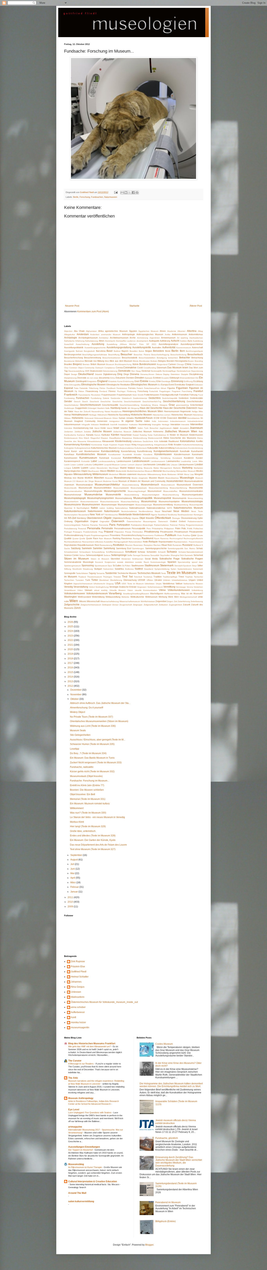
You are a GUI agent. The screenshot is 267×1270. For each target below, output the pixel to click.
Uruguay (110, 584)
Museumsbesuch (150, 484)
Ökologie (176, 518)
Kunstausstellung (110, 451)
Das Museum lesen (177, 367)
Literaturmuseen (186, 464)
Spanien (171, 562)
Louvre (76, 467)
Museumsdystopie (139, 488)
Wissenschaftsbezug (109, 601)
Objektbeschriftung (122, 518)
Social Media (151, 559)
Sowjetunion (110, 562)
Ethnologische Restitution (118, 384)
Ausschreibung (82, 344)
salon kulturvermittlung (81, 1201)
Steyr (194, 566)
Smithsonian (137, 559)
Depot (67, 374)
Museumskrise (93, 494)
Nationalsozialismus (156, 508)
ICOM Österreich (168, 418)
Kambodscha (70, 435)
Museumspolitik (142, 497)
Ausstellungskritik (141, 347)
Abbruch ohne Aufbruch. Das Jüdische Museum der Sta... (100, 703)
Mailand (131, 468)
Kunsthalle (185, 451)
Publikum (170, 535)
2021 (71, 645)
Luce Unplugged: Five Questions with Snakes (90, 1112)
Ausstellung (98, 344)
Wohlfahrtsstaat (148, 601)
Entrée (144, 381)
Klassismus (127, 438)
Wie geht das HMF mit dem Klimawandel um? (89, 1046)
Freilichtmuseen (151, 395)
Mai (72, 873)
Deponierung (197, 371)
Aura (189, 341)
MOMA (180, 474)
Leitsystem (98, 464)
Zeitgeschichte (72, 604)
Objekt (107, 517)
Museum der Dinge (85, 481)
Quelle (82, 538)
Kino (81, 438)
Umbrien (166, 580)
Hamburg (115, 408)
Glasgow (163, 405)
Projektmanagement (100, 535)
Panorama (103, 525)
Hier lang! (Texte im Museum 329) (88, 826)
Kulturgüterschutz (82, 448)
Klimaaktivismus (94, 441)
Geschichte (105, 401)
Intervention (196, 424)
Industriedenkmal (195, 421)
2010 (71, 901)
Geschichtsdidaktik (132, 401)
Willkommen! (77, 808)
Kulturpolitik (152, 448)
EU (159, 385)
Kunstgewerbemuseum (166, 451)
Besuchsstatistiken (147, 358)
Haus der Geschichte (151, 408)
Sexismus (145, 555)
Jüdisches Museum (122, 431)
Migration (68, 474)
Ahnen (163, 331)
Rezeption (148, 545)
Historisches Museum (181, 414)
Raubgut (137, 538)
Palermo (85, 525)
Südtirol (139, 568)
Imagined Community (85, 421)
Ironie (103, 428)
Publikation (159, 535)
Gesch (85, 401)
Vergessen (142, 587)
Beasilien (134, 351)
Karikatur (105, 435)
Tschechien (69, 580)
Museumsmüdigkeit (150, 495)
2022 (71, 640)
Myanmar (68, 508)
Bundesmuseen (147, 364)
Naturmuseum (111, 511)
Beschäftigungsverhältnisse (94, 355)
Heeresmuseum (171, 411)
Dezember (76, 689)
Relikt (145, 542)
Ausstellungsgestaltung (119, 347)
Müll (74, 478)
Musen (161, 478)
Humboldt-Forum (144, 418)
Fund (200, 395)
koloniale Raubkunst (169, 441)
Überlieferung (116, 580)
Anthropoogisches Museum (149, 334)
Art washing (182, 338)
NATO (169, 508)
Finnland (103, 391)
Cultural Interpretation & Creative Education (92, 1181)
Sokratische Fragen (192, 558)
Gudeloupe (69, 408)
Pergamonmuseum (194, 525)
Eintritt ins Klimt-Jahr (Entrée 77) (87, 785)
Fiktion (81, 391)
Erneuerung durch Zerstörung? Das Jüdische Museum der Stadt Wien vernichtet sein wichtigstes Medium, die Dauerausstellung (178, 1161)
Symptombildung (161, 569)
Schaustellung (98, 552)
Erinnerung (177, 381)
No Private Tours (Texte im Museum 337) (91, 716)
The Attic (73, 1078)
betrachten (173, 358)
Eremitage (166, 381)
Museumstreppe (109, 504)
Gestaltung (146, 405)
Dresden (139, 377)
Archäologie (70, 337)
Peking (182, 525)
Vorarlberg (115, 593)
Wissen (82, 601)
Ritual (164, 545)
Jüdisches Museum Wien (181, 431)
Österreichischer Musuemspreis (141, 521)
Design (74, 374)
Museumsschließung (130, 501)
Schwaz (141, 552)
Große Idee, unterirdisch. (83, 831)
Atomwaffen (121, 341)
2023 (71, 635)
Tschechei (198, 577)
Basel (110, 351)
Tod (131, 576)
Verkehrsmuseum (155, 587)
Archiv (133, 338)
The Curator (75, 1060)
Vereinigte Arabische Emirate (122, 587)
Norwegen (198, 515)
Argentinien (155, 338)
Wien (73, 601)
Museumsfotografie (93, 491)
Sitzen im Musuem (100, 559)
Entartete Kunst (115, 381)
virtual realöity (101, 590)
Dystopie (148, 378)
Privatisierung (151, 531)
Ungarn (192, 580)
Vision (130, 590)
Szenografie (69, 573)
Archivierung (142, 338)
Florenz (112, 391)
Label (94, 461)
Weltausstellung (113, 597)
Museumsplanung (123, 498)
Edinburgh (174, 378)
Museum (199, 478)
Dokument (120, 378)
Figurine (171, 388)
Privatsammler (196, 532)
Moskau (68, 478)
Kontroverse (96, 445)
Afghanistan (91, 331)
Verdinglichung (102, 587)
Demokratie (124, 371)
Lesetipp (74, 748)
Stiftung (67, 569)
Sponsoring (88, 565)
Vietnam (88, 590)
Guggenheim (81, 408)
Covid (140, 367)
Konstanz (85, 444)
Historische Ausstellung (119, 414)
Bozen (191, 361)
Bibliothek (79, 361)
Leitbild (80, 465)
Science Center (71, 555)
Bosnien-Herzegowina (177, 361)
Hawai (107, 411)
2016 (71, 667)
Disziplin (184, 374)
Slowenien (126, 559)
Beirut (141, 351)
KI (168, 435)
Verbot (92, 587)
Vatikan (179, 583)
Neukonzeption (71, 515)
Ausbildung (198, 341)
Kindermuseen (196, 435)
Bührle (136, 364)
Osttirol (173, 521)
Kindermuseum (71, 438)
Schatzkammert (71, 552)
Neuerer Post (72, 305)
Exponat (68, 388)
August (74, 859)
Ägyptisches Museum (148, 331)
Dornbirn (130, 378)
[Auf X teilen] (130, 192)
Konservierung (72, 444)
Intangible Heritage (160, 424)
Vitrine (162, 590)
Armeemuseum (168, 338)
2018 (71, 658)
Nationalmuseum (137, 508)
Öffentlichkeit (163, 517)
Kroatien (178, 444)
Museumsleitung (131, 495)
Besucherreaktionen (111, 358)
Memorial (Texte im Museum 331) (87, 799)
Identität (182, 418)
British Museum (97, 364)
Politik (189, 528)
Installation (123, 424)
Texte (163, 573)
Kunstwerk (177, 458)
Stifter (200, 565)
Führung (193, 395)
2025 (71, 626)
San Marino (189, 548)
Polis (183, 528)
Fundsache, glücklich (166, 1138)
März (73, 882)
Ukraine (158, 580)
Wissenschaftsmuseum (129, 601)
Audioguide (154, 341)
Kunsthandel (197, 451)
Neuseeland (83, 515)
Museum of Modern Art (129, 481)
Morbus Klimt (77, 822)
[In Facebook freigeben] (133, 192)
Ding (119, 374)
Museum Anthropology (80, 1098)
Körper (128, 445)
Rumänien (177, 545)
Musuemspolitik (196, 505)
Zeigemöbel (160, 601)
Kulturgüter (69, 448)
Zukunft (186, 604)
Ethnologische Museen (93, 384)
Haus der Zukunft (82, 411)
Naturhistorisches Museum (188, 508)
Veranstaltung (80, 586)
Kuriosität (85, 461)
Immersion (102, 421)
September (76, 855)
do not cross (92, 378)
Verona (190, 587)
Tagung (92, 573)
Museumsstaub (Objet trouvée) (86, 776)
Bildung (100, 361)
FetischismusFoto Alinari (155, 388)
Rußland (197, 545)
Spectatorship (184, 562)
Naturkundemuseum (75, 511)
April (73, 877)
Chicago (180, 364)
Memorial (157, 471)
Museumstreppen (126, 504)
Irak (91, 428)
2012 (71, 686)
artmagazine (75, 1126)
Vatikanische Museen (193, 584)
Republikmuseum (85, 545)
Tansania (100, 573)
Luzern (84, 467)
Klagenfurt (95, 438)
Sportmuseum (101, 566)
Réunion (129, 545)
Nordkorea (172, 515)
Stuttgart (98, 569)
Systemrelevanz (184, 569)
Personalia (93, 528)
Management (166, 468)
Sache (67, 548)
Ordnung (68, 521)
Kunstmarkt (197, 454)
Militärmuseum (100, 474)
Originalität (104, 521)
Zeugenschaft (125, 605)
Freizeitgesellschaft (169, 395)
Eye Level (73, 1109)
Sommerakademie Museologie (79, 562)
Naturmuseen (110, 197)
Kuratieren (189, 458)
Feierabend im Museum (168, 1202)
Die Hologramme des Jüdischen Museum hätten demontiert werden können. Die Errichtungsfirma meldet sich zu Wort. (171, 1085)
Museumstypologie (143, 505)
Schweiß (162, 552)
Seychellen (165, 555)
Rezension (138, 545)
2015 (71, 672)
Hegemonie (185, 411)
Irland (96, 428)
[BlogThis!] (126, 192)
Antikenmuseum (179, 334)
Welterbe (125, 597)
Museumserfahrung (178, 488)
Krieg (134, 444)
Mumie (80, 478)
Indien (147, 421)
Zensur (115, 605)
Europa (164, 384)
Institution (133, 424)
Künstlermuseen (163, 454)
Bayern (125, 351)
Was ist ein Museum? (192, 593)
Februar (74, 887)
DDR (87, 371)
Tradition (157, 576)
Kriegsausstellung (145, 445)
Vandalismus (169, 583)
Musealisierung (122, 477)
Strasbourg (88, 569)
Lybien (93, 468)
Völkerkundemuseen (179, 590)
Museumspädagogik (75, 498)
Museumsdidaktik (121, 488)
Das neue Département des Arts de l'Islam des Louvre (98, 844)
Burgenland (162, 364)
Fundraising (69, 398)
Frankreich (70, 394)
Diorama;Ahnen (147, 374)
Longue (67, 468)
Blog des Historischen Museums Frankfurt (91, 1043)
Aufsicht (175, 340)
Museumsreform (71, 501)
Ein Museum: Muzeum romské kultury (90, 803)
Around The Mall (77, 1193)
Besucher (126, 354)
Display (166, 374)
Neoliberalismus (146, 511)
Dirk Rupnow (78, 961)
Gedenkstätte (196, 398)
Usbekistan (150, 584)
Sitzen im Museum (76, 558)
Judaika (87, 431)
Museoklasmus (172, 478)
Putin (179, 535)
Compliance (109, 368)
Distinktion (175, 374)
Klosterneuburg (123, 441)
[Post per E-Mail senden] (115, 192)
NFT (103, 515)
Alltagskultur (69, 334)
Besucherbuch (195, 354)
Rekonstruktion (135, 542)
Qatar (193, 535)
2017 (71, 663)
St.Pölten (126, 566)
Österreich (117, 521)
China (188, 364)
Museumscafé (85, 488)
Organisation (81, 521)
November (76, 694)
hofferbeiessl (78, 1012)
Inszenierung (145, 424)
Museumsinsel (154, 491)
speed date (197, 562)
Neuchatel (166, 511)
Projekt (87, 535)
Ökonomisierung (189, 518)
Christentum (197, 364)
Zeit (175, 601)
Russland (187, 545)
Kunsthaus (69, 454)
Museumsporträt (162, 498)
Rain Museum (105, 538)
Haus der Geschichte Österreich (180, 408)
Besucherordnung (92, 357)
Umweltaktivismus (179, 580)
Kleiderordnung (140, 438)
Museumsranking (195, 498)
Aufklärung (165, 341)
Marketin (177, 468)
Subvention (108, 569)
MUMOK (89, 478)
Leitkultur (88, 465)
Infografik (86, 424)
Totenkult (138, 577)
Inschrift (113, 424)
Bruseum (110, 364)
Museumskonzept (72, 494)
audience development (137, 341)
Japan (175, 428)
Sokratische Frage (169, 558)
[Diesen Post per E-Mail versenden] (122, 192)
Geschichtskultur (195, 401)
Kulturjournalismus (125, 448)
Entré (137, 381)
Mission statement (127, 474)
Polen (177, 528)
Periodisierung (70, 528)
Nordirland (162, 515)
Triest (181, 576)
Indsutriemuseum (177, 421)
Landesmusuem (158, 461)
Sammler (97, 548)
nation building (106, 508)
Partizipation (123, 525)
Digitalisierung (109, 374)
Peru (149, 528)
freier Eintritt (138, 395)
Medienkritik (121, 471)
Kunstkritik (127, 454)
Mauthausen (93, 471)
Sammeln (87, 548)
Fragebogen (164, 391)
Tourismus (147, 577)
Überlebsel (104, 580)
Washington (70, 596)
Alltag (200, 331)
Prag (101, 532)
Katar (150, 435)
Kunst (67, 451)
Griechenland (196, 405)
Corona (119, 367)
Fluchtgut (121, 391)
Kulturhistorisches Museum (104, 448)
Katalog (143, 435)
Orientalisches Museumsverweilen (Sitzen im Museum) (99, 721)
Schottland (130, 551)
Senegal (137, 555)
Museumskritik (113, 494)
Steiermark (167, 565)
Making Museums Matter (147, 468)
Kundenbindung (195, 448)
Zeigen (170, 601)
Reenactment (88, 542)
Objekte (135, 518)
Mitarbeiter (142, 474)
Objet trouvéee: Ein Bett (82, 794)
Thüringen (107, 577)
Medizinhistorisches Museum (139, 471)
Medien (111, 471)
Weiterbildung (98, 597)
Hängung (135, 408)
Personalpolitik (138, 528)
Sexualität (154, 555)
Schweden (152, 552)
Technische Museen (127, 573)
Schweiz (172, 551)
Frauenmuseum (124, 395)
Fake (76, 388)
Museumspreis (179, 498)
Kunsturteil (116, 458)
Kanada (89, 435)
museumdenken (175, 481)
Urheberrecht (99, 584)
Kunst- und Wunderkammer (85, 451)
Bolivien (154, 361)
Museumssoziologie (192, 501)
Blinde (136, 361)
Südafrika (119, 569)
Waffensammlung (172, 593)
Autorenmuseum (183, 347)
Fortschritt (153, 391)
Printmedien (137, 532)
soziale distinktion (125, 562)
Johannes (76, 981)
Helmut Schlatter (80, 976)
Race (95, 538)
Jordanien (68, 431)
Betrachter (184, 357)
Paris (112, 524)
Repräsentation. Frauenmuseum (188, 542)
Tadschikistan (82, 573)
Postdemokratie (90, 532)
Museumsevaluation (73, 491)
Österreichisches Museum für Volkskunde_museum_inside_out (104, 1002)
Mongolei (198, 474)
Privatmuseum (181, 532)
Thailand (82, 577)
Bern (182, 351)
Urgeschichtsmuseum (82, 584)
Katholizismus (160, 435)
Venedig (68, 586)
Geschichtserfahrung (174, 401)
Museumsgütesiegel (137, 491)
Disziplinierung (196, 374)
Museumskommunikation (191, 491)
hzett (73, 1017)
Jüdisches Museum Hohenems (148, 431)
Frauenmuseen (108, 395)
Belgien (148, 351)
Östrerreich (163, 521)
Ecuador (165, 378)
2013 (71, 681)
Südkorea (129, 569)
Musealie (109, 478)
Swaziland (148, 569)
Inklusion (95, 424)
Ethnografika (75, 385)
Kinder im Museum (179, 435)
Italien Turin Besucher (148, 428)
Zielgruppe (137, 605)
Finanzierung (92, 391)
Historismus (198, 415)
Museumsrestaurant (89, 501)
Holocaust (88, 418)
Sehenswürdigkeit (94, 555)
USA (117, 583)
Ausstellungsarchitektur (192, 344)
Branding (199, 361)
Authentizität (168, 347)
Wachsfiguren (156, 593)
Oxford (182, 521)
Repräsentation (166, 542)
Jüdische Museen (102, 431)
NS (65, 518)
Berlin (75, 197)
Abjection (68, 331)
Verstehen (198, 587)
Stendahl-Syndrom (182, 566)
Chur (66, 368)
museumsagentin (80, 1027)
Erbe (158, 381)
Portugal (68, 532)
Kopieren (113, 445)
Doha (112, 378)
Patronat (174, 525)
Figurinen (182, 387)
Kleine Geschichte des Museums (179, 438)
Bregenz (77, 364)
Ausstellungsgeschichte (95, 347)
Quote (89, 538)
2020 (71, 649)
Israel (116, 428)
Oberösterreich (95, 518)
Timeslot (117, 577)
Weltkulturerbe (137, 597)
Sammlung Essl (123, 548)
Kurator (199, 458)
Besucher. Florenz (142, 355)
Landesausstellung (106, 461)
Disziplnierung (70, 378)
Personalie (107, 528)
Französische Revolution (89, 395)
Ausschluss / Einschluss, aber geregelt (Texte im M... (97, 739)
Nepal (157, 511)
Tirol (124, 576)
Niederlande (125, 514)
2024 (71, 631)
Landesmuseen (123, 461)
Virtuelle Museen (117, 590)
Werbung (163, 597)
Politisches (198, 528)
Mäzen (103, 471)
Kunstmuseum (88, 457)
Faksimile (84, 388)
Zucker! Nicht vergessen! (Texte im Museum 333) (96, 762)
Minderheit (113, 474)
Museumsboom (168, 485)
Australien (156, 347)
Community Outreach (94, 368)
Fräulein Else (78, 966)
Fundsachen (97, 197)
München (99, 477)
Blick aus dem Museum (121, 361)
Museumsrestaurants (109, 501)
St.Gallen (117, 565)
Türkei (94, 580)
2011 (71, 897)
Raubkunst (147, 538)
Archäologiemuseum (88, 338)
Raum (156, 538)
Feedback (111, 388)
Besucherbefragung (160, 355)
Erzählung (198, 381)
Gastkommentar (140, 398)
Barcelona (101, 351)
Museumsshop (149, 501)
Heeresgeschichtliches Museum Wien (142, 411)
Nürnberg (81, 518)
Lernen (123, 465)
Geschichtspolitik (110, 405)
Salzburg (76, 548)
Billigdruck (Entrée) (165, 1221)
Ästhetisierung (91, 341)
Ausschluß (68, 344)
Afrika (101, 331)
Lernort (131, 465)
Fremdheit (184, 395)
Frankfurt (198, 391)
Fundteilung (96, 398)
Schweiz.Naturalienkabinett (190, 552)
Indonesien (163, 421)
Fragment (176, 391)
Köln (156, 441)
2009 (71, 906)
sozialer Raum (142, 562)
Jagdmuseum (165, 428)
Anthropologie (128, 334)
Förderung (131, 391)
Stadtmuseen (137, 565)
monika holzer (78, 1022)
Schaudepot (84, 552)
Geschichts (117, 401)
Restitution (118, 545)
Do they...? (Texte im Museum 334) (88, 753)
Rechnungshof (176, 538)
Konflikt (199, 441)
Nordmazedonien (185, 515)
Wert (176, 597)
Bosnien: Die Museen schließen (87, 789)
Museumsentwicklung (158, 488)
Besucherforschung (73, 357)
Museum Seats (78, 730)
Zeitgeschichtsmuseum (91, 605)
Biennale (89, 361)
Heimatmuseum (80, 414)
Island (109, 428)
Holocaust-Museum (102, 418)
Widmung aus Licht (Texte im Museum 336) (93, 726)
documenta (104, 378)
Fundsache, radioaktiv (81, 767)
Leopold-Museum (112, 465)
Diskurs (159, 374)
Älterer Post (196, 305)
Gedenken (184, 398)
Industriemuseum (72, 424)
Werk (170, 597)
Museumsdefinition (102, 488)
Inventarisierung (81, 428)
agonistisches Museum (116, 331)
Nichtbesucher (111, 515)
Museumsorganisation (192, 494)
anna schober (78, 1007)
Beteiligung (162, 358)
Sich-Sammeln (186, 555)
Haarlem (101, 408)
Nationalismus (121, 508)
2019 (71, 653)
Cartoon (172, 364)
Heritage (93, 415)
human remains (126, 418)
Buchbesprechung (123, 364)
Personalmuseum (122, 528)
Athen (101, 341)
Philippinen (169, 528)
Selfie (129, 555)
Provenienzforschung (131, 535)
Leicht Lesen (70, 465)
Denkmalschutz (183, 371)
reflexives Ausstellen (104, 542)
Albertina (191, 331)
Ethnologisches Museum (144, 384)
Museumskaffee (170, 491)
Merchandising (169, 471)
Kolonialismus (187, 441)
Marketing (187, 467)
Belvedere (158, 351)
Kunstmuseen (70, 458)
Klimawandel (108, 441)
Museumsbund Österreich (190, 484)
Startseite (134, 305)
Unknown (76, 992)
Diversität (81, 378)
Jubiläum (78, 431)
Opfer (200, 518)
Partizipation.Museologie (142, 525)
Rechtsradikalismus (72, 542)
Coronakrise (129, 367)
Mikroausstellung (82, 474)
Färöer (102, 388)
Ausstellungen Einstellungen (84, 1147)
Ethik (66, 385)
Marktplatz (198, 468)
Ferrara (131, 388)
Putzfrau (186, 535)
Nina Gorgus (77, 986)
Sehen (82, 555)
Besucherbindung (178, 355)
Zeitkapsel (106, 605)
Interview (68, 428)
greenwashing (182, 405)
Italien (132, 427)
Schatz (199, 548)
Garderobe (115, 398)
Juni (72, 868)
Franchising (187, 391)
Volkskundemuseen (74, 593)
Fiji (76, 391)
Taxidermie (111, 573)
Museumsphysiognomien (100, 498)
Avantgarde (69, 351)
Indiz (154, 421)
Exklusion (198, 385)
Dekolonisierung (110, 371)
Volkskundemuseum (97, 593)
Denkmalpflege (169, 371)
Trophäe (189, 577)
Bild (95, 361)
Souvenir (99, 562)
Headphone (116, 411)
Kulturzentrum (181, 448)
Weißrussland (84, 597)
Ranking (116, 538)
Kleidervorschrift (155, 438)
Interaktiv (185, 424)
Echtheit (157, 378)
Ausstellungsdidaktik (73, 347)
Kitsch (86, 438)
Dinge (126, 374)
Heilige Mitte (197, 411)
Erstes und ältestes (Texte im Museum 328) (93, 835)
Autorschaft (197, 347)
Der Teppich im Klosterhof (80, 1150)
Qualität (67, 538)
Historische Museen (141, 414)
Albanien (181, 331)
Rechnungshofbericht (193, 538)
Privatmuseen (166, 532)
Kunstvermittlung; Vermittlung (156, 458)
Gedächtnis (155, 398)
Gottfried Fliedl (78, 971)
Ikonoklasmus (193, 418)
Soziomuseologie (158, 562)
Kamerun (81, 435)
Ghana (155, 405)
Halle (107, 408)
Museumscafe (70, 488)
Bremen (86, 364)
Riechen (157, 545)
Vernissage (181, 587)
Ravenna (164, 538)
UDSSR (141, 580)
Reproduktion (70, 545)
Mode (164, 474)
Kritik (170, 444)
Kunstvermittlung (132, 457)
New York (95, 514)
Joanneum (196, 427)
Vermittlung (169, 586)
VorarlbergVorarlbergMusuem (136, 593)
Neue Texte (197, 511)
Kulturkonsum (140, 448)
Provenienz (115, 535)
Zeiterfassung (197, 601)
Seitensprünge (119, 555)
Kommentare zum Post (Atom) (93, 311)
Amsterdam (83, 334)
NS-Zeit (72, 518)
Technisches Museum (148, 573)
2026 (71, 622)
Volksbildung (197, 590)
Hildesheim (102, 415)
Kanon (97, 435)
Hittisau (67, 418)
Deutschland (86, 374)
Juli (72, 864)
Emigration (92, 381)
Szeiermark (198, 569)
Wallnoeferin (77, 997)
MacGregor (114, 468)
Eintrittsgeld (81, 381)
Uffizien (150, 580)
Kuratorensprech (72, 461)
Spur (110, 566)
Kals (201, 431)
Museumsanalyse (84, 484)
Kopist (121, 445)
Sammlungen (138, 548)
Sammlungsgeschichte (156, 548)
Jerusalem (184, 428)
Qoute (200, 535)
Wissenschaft (93, 601)
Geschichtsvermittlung (129, 405)
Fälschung (93, 388)
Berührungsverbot (72, 354)
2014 (71, 676)
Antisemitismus (196, 334)
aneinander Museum (111, 334)
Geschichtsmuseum (90, 405)
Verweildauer (70, 590)
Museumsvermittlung (163, 504)
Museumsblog (76, 1164)
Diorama (134, 374)
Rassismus (126, 538)
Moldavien (172, 474)
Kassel (136, 435)
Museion (153, 478)
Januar (74, 891)
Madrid (123, 468)
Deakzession (96, 371)
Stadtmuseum (152, 565)
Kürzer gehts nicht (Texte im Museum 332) (92, 771)
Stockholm (77, 569)
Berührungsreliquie (194, 351)
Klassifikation (115, 438)
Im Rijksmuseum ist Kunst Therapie (85, 1167)
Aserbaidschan (196, 338)
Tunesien (79, 580)
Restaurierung (106, 545)
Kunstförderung (144, 451)
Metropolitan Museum (185, 471)
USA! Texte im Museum (133, 584)
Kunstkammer (114, 454)
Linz (168, 464)
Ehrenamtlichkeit (187, 378)
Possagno (77, 532)
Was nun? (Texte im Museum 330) (88, 812)
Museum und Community (154, 481)
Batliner (117, 351)
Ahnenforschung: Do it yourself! (86, 707)
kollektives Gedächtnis (143, 441)
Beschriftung (114, 355)
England (102, 381)
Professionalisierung (73, 535)
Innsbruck (104, 424)
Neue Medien (181, 511)
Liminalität (161, 464)
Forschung (85, 197)
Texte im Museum (181, 573)
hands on (125, 408)
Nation (94, 508)
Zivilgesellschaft (151, 605)
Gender (68, 401)
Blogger (149, 1244)
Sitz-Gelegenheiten (80, 735)
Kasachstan (126, 435)
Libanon (138, 465)
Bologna (162, 361)
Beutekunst (69, 361)
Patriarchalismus (161, 525)
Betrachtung (197, 357)
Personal (82, 528)
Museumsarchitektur (107, 484)
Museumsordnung (171, 495)
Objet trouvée (146, 518)
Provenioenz (148, 535)
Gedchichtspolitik (169, 398)
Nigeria (154, 515)
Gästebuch (127, 398)
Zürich (77, 608)
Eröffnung (188, 381)
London (199, 464)
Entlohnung (128, 381)
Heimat (67, 414)
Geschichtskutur (71, 405)
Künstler (137, 454)
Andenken (94, 334)
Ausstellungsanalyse (168, 344)
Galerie (106, 398)
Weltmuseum (151, 597)
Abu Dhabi (79, 331)
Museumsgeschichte (115, 491)
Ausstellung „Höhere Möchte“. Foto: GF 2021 (131, 344)
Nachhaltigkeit (83, 508)
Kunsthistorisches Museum (91, 454)
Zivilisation (163, 605)
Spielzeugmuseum (72, 566)
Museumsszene (72, 504)
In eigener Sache (132, 421)
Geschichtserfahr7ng (151, 401)
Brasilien (68, 364)
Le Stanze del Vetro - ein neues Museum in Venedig (97, 817)
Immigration (114, 421)
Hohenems (77, 418)
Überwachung (130, 580)
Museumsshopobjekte (169, 501)
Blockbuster (144, 361)
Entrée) (152, 381)
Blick (107, 361)
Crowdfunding (149, 368)
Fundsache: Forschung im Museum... (89, 780)
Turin (87, 580)
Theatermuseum (94, 577)
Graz (172, 404)
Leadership (186, 461)
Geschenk (94, 401)
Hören (115, 418)
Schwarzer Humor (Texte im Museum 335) (92, 744)
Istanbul (124, 428)
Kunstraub (104, 458)
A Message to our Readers (81, 1063)
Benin (167, 351)
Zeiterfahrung (184, 601)
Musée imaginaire (140, 478)
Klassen (104, 438)
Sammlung (109, 548)
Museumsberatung (130, 485)
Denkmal (146, 371)
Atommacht (110, 341)
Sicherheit (198, 555)
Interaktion (175, 424)
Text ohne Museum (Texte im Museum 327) (93, 849)
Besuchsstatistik (129, 357)
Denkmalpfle (156, 371)
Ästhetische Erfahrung (74, 341)
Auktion (183, 341)
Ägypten (133, 331)
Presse (128, 532)
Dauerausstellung (76, 371)
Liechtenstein (149, 464)
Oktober (74, 699)
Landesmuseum (141, 461)
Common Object (76, 368)
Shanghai (175, 555)
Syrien (173, 569)
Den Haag (136, 371)
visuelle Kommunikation (146, 590)
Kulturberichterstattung (192, 445)
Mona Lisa (189, 474)
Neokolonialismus (129, 511)
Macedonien (102, 468)
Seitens (107, 555)
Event (171, 384)
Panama (94, 525)
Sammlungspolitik (175, 548)
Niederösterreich (141, 514)
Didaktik (98, 374)
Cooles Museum (164, 1044)
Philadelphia (157, 528)
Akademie (171, 331)
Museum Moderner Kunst (106, 481)
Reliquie (153, 541)
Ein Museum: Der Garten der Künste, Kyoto (93, 840)
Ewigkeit (190, 384)
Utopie (159, 584)
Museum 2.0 (69, 481)
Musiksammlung (181, 505)
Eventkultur (180, 384)
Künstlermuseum (182, 454)
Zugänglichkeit (175, 605)
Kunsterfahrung (128, 451)
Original (94, 521)
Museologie (187, 477)
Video (80, 590)
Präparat (108, 531)
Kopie (105, 445)
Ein (196, 378)
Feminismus (121, 388)
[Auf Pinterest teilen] (137, 192)
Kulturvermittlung (167, 448)
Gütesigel (92, 408)
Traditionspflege (170, 577)
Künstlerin (147, 454)
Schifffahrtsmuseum (115, 552)
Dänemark (162, 367)
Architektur (103, 338)
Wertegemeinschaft (188, 597)
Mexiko (199, 471)
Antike (167, 334)
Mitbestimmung (154, 474)
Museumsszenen (91, 504)
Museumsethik (196, 488)
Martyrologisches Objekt (75, 471)
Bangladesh (89, 351)
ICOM (156, 418)
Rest (97, 545)
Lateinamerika (173, 461)
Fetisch (140, 388)
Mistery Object (77, 712)
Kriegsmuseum (161, 445)
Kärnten (115, 434)
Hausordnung (97, 411)
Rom (170, 545)
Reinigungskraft (121, 542)
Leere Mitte (197, 461)
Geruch (77, 401)
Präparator (119, 532)
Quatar (75, 538)
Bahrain (79, 351)
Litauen (174, 465)
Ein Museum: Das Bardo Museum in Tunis (92, 757)
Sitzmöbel (115, 559)
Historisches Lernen (162, 415)
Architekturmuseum (119, 338)
